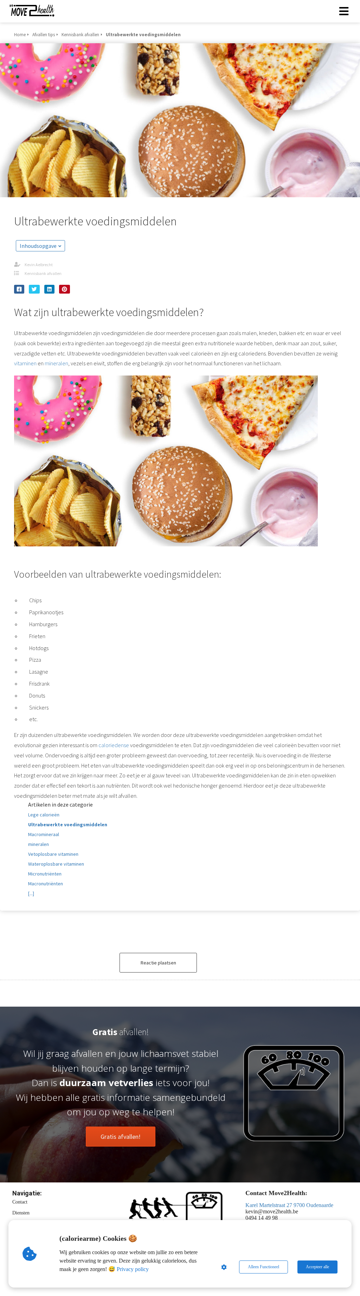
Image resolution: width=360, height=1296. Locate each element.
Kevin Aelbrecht (39, 264)
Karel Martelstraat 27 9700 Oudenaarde (289, 1205)
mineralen (56, 363)
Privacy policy (133, 1269)
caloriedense (113, 745)
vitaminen (25, 363)
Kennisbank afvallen (43, 273)
